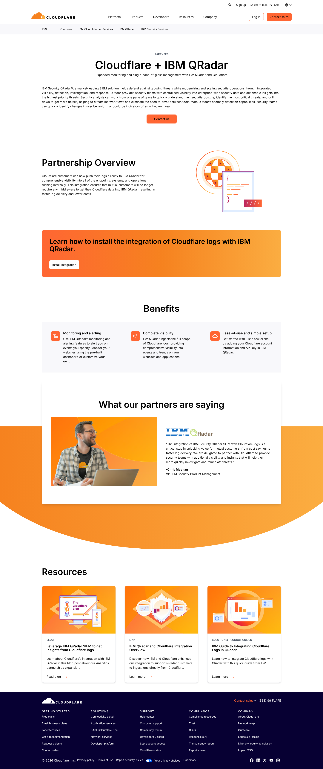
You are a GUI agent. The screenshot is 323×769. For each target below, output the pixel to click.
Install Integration (64, 265)
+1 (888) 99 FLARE (267, 700)
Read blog (54, 676)
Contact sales (279, 17)
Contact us (161, 119)
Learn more (137, 676)
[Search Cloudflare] (230, 5)
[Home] (53, 17)
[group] (161, 443)
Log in (256, 17)
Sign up (241, 5)
